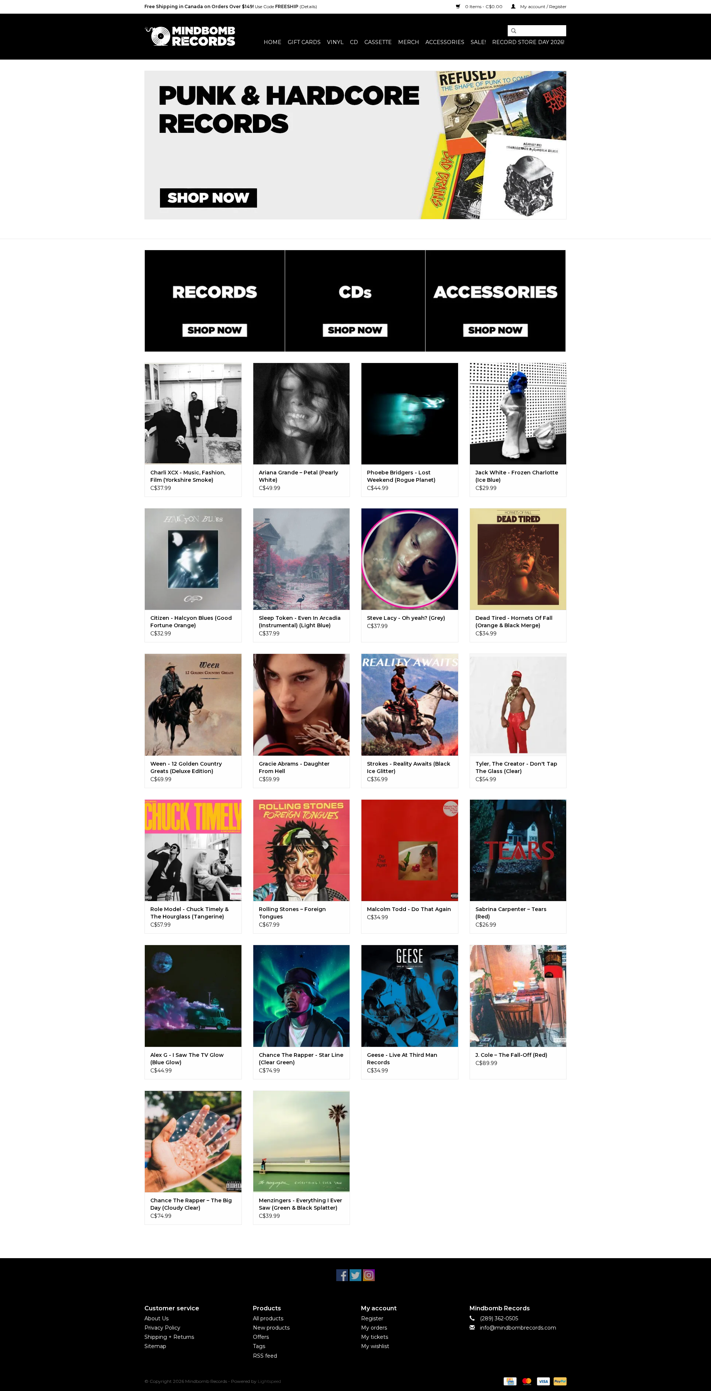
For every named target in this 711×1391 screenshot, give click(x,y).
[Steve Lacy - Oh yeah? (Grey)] (409, 559)
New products (271, 1327)
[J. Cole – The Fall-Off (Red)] (518, 995)
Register (372, 1318)
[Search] (511, 31)
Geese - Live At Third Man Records (402, 1059)
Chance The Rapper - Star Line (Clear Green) (301, 1059)
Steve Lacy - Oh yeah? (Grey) (406, 618)
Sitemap (155, 1346)
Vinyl (335, 42)
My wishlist (375, 1346)
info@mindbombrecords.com (518, 1327)
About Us (156, 1318)
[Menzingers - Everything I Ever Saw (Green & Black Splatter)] (301, 1141)
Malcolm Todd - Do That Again (409, 909)
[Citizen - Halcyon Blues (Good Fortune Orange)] (193, 559)
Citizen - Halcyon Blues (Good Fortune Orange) (191, 622)
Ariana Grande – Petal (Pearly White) (298, 476)
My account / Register (543, 6)
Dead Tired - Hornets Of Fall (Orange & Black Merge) (514, 622)
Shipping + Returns (169, 1337)
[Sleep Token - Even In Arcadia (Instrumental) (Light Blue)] (301, 559)
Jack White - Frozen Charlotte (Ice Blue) (516, 476)
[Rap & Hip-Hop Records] (355, 145)
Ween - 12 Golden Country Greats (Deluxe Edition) (186, 767)
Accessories (444, 42)
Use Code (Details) (230, 6)
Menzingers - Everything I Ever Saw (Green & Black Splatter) (300, 1204)
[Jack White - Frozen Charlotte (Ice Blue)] (518, 413)
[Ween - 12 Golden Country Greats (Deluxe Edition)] (193, 704)
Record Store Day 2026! (528, 42)
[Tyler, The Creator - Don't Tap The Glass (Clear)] (518, 704)
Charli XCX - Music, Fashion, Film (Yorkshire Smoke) (187, 476)
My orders (374, 1327)
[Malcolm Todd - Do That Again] (409, 850)
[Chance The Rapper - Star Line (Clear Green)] (301, 995)
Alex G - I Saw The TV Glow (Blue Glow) (187, 1059)
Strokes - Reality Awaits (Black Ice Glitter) (408, 767)
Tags (259, 1346)
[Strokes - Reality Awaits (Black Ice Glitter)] (409, 704)
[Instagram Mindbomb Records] (369, 1275)
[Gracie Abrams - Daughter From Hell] (301, 704)
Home (272, 42)
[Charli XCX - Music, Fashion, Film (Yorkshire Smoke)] (193, 413)
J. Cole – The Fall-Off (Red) (511, 1055)
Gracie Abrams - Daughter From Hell (294, 767)
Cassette (378, 42)
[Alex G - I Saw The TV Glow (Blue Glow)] (193, 995)
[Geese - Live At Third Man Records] (409, 995)
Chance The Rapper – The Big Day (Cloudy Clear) (191, 1204)
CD (354, 42)
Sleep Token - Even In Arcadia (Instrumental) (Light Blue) (300, 622)
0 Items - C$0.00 (484, 6)
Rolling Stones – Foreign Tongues (292, 913)
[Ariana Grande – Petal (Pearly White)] (301, 413)
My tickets (374, 1337)
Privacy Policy (162, 1327)
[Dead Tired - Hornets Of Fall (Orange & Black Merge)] (518, 559)
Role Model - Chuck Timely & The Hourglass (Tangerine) (189, 913)
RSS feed (265, 1356)
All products (268, 1318)
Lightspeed (269, 1381)
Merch (408, 42)
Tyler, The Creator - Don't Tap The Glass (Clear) (516, 767)
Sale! (478, 42)
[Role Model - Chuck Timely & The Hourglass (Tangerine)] (193, 850)
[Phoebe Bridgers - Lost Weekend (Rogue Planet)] (409, 413)
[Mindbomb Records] (189, 36)
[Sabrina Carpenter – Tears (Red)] (518, 850)
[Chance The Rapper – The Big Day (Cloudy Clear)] (193, 1141)
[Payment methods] (509, 1381)
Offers (261, 1337)
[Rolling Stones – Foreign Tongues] (301, 850)
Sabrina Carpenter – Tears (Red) (511, 913)
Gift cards (304, 42)
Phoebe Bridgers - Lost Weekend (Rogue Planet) (401, 476)
